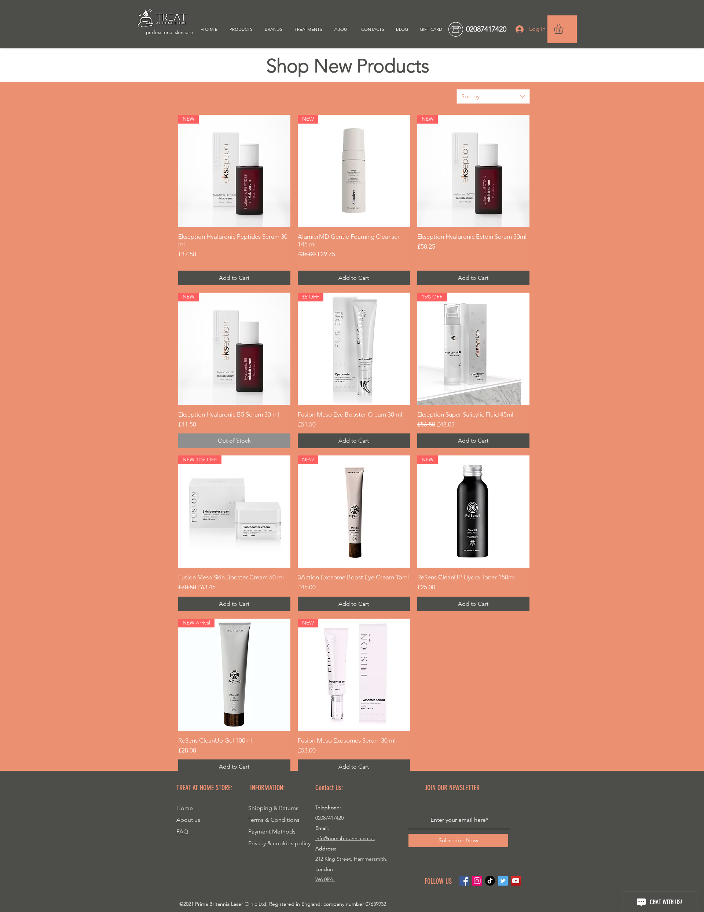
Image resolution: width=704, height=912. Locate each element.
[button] (564, 29)
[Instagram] (477, 881)
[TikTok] (490, 881)
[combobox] (493, 96)
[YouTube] (516, 881)
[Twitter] (503, 881)
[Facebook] (464, 881)
